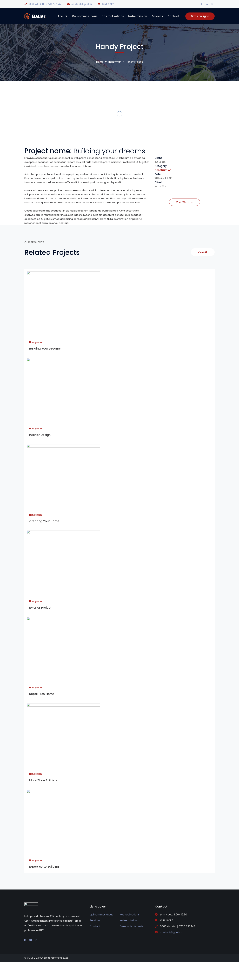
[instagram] (36, 940)
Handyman (114, 61)
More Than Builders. (43, 780)
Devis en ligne (200, 16)
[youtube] (30, 940)
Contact (95, 926)
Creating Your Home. (44, 521)
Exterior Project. (40, 607)
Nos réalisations (129, 914)
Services (95, 920)
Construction (162, 170)
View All (202, 252)
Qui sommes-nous (101, 914)
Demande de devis (131, 926)
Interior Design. (40, 435)
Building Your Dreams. (45, 348)
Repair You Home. (42, 694)
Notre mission (128, 920)
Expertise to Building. (44, 867)
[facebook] (25, 940)
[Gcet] (35, 16)
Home (100, 61)
